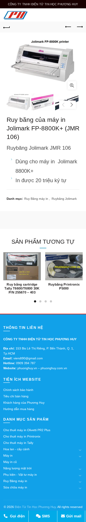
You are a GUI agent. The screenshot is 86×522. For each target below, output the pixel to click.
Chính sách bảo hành (18, 390)
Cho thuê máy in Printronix (21, 436)
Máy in (8, 455)
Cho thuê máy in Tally (18, 443)
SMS (45, 516)
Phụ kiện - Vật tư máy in (20, 474)
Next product (79, 27)
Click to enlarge (72, 85)
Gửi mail (73, 516)
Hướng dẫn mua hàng (18, 409)
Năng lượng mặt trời (17, 468)
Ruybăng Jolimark (64, 198)
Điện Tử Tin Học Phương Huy (35, 507)
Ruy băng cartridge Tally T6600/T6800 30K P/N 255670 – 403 (21, 288)
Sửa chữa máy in (15, 487)
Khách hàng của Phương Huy (24, 402)
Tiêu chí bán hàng (15, 396)
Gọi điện (17, 516)
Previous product (68, 27)
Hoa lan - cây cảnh (16, 449)
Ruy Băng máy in (36, 198)
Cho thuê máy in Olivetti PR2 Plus (26, 430)
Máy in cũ (10, 462)
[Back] (6, 27)
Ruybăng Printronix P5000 (64, 286)
